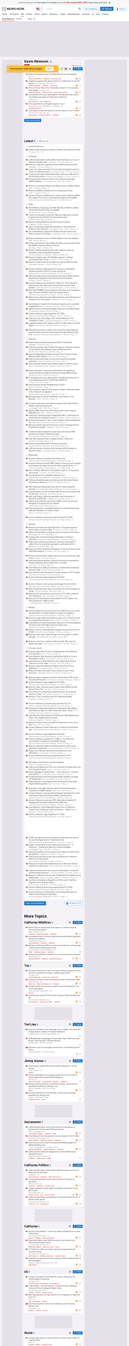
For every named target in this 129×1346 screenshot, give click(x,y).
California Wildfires (35, 79)
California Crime (34, 1099)
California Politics (34, 92)
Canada (31, 1292)
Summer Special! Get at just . (62, 2)
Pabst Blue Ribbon (34, 1247)
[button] (76, 65)
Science (105, 14)
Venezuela (44, 1283)
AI (93, 14)
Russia (45, 1310)
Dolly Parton (32, 1265)
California (46, 79)
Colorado (56, 984)
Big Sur (30, 1238)
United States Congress (50, 1081)
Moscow (31, 1310)
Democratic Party (46, 1002)
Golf (41, 1195)
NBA (54, 1133)
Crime (30, 1090)
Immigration (44, 1204)
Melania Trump (33, 1195)
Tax (41, 101)
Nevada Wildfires (34, 959)
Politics (29, 14)
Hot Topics (14, 14)
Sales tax (31, 984)
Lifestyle (86, 14)
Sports (44, 14)
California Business (60, 92)
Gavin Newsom (8, 19)
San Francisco (33, 101)
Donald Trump (50, 1186)
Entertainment (74, 14)
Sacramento (32, 115)
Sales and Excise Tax (43, 984)
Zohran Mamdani (34, 977)
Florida (30, 993)
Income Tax (46, 977)
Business (54, 14)
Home (4, 14)
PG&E (30, 952)
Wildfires (53, 934)
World (37, 14)
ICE (38, 1204)
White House (41, 1158)
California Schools (34, 108)
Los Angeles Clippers (35, 1133)
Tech (98, 14)
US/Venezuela (33, 1283)
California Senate (34, 85)
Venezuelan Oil (54, 1283)
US (22, 14)
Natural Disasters (43, 934)
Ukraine (38, 1310)
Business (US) (56, 79)
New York (55, 977)
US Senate (53, 85)
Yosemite (31, 1186)
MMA (49, 1158)
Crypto (63, 14)
